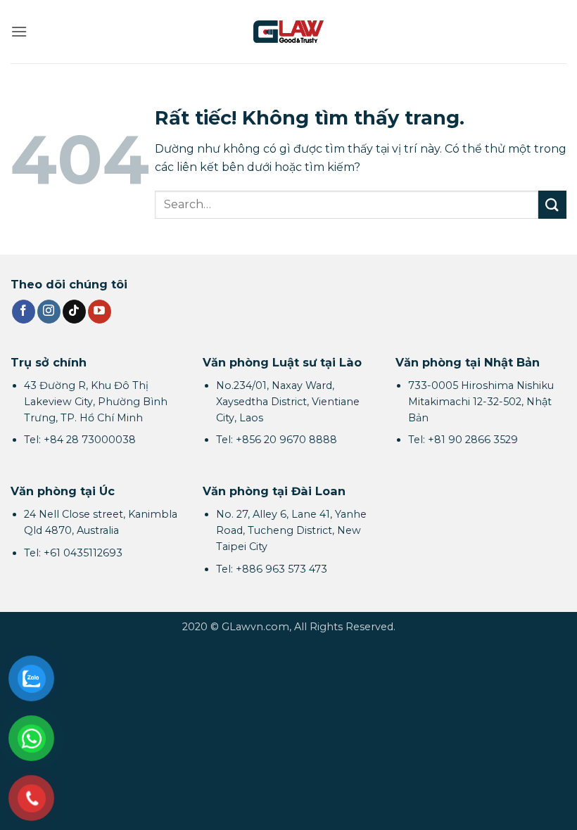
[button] (19, 31)
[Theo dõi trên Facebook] (23, 312)
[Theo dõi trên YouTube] (99, 312)
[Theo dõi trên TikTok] (74, 312)
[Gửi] (552, 204)
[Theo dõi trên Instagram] (49, 312)
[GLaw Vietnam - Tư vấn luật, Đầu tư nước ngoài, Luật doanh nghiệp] (288, 31)
